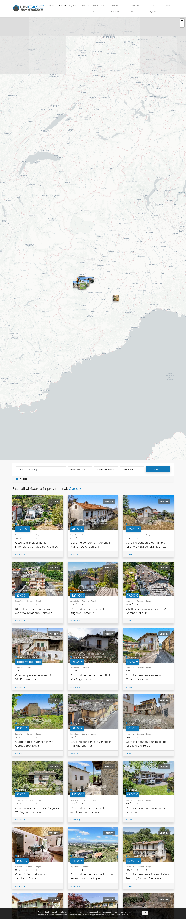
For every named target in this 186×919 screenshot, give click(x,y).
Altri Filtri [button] (23, 479)
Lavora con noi (98, 8)
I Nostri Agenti (152, 8)
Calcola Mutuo (135, 8)
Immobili (61, 5)
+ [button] (182, 20)
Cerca (157, 469)
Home (51, 5)
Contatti (85, 5)
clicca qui (125, 915)
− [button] (182, 25)
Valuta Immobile (115, 8)
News (168, 5)
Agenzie (73, 5)
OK (145, 913)
